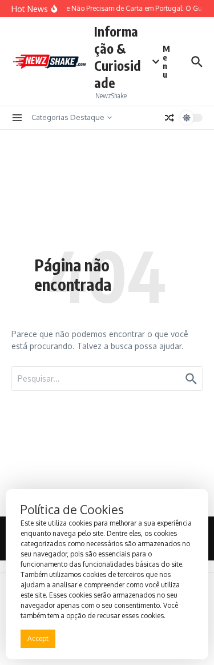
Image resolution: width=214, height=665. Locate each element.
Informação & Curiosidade (117, 57)
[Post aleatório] (169, 117)
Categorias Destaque (67, 117)
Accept (38, 638)
